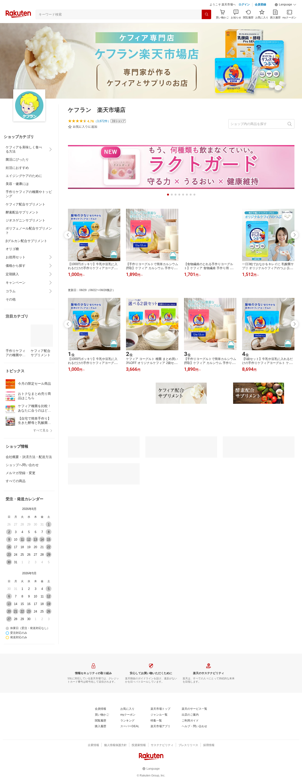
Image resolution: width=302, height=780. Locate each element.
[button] (285, 5)
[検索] (206, 14)
